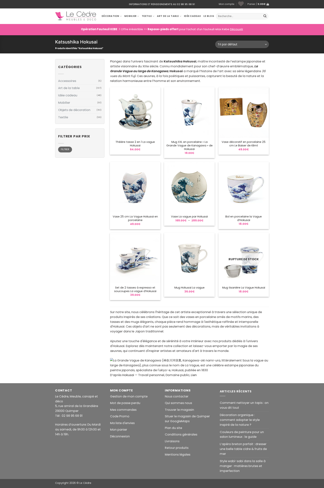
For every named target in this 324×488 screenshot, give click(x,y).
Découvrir (236, 29)
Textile (147, 16)
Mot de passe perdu (125, 403)
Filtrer (65, 149)
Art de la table (168, 16)
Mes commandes (123, 410)
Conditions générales (181, 434)
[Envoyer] (265, 16)
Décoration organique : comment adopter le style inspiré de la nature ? (240, 420)
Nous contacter (176, 396)
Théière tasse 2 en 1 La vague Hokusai (135, 143)
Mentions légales (177, 454)
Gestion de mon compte (129, 396)
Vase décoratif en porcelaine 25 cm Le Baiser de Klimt (244, 143)
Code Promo (119, 416)
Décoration (110, 16)
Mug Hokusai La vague (189, 287)
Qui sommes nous (178, 403)
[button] (258, 4)
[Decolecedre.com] (75, 16)
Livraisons (172, 441)
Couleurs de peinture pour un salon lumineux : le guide (242, 434)
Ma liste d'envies (122, 423)
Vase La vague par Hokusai (189, 216)
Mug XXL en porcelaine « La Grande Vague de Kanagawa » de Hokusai (189, 145)
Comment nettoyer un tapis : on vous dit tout (244, 405)
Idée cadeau (67, 95)
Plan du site (173, 428)
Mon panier (118, 429)
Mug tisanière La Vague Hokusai (243, 287)
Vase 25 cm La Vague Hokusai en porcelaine (135, 218)
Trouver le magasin (179, 410)
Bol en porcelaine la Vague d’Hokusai (243, 218)
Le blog (208, 16)
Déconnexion (120, 436)
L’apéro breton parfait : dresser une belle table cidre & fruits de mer (243, 449)
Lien (194, 375)
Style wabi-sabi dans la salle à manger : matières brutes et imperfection (243, 466)
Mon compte (226, 4)
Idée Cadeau (192, 16)
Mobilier (130, 16)
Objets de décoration (74, 110)
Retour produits (176, 448)
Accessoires (67, 81)
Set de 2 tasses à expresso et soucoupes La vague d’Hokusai (135, 289)
